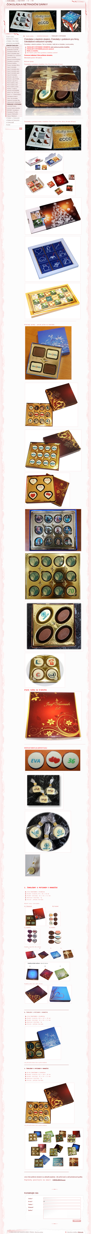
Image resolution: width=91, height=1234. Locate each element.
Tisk (33, 0)
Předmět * (31, 1207)
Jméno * (30, 1198)
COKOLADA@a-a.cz (59, 1180)
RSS (28, 0)
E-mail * (30, 1201)
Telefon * (30, 1204)
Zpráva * (30, 1210)
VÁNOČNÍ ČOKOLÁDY (43, 36)
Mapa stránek (21, 0)
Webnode (80, 1232)
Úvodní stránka (30, 36)
